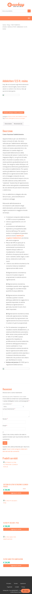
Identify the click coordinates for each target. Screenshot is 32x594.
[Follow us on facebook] (11, 579)
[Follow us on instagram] (21, 579)
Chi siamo (8, 583)
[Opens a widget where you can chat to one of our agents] (25, 591)
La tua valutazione (7, 404)
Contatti (17, 587)
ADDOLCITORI (12, 27)
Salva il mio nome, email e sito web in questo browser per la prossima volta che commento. (16, 437)
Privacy (23, 587)
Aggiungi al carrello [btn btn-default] (16, 493)
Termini (16, 583)
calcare (6, 118)
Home (4, 25)
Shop (8, 25)
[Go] (29, 10)
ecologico (22, 118)
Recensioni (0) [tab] (18, 123)
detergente (12, 118)
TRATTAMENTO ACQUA (21, 116)
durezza (17, 118)
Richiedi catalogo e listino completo (13, 112)
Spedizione (23, 583)
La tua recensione (9, 409)
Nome (5, 419)
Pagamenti (9, 587)
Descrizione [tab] (8, 123)
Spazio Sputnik (18, 592)
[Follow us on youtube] (16, 579)
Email (5, 426)
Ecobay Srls (5, 590)
